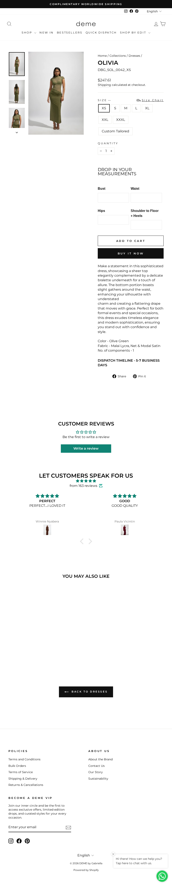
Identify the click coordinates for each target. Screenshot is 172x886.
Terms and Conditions (24, 759)
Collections (117, 55)
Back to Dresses (89, 691)
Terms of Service (20, 772)
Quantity (108, 143)
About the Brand (100, 759)
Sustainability (98, 778)
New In (46, 32)
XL (147, 108)
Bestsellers (69, 32)
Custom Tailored (115, 131)
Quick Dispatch (101, 32)
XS (104, 108)
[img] (86, 480)
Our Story (95, 772)
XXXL (120, 120)
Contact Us (96, 765)
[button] (83, 541)
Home (102, 55)
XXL (105, 120)
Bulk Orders (17, 765)
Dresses (134, 55)
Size (131, 100)
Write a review (86, 448)
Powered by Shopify (86, 870)
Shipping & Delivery (22, 778)
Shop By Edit (133, 32)
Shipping (104, 84)
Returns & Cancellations (25, 785)
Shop (27, 32)
